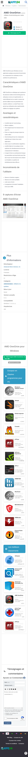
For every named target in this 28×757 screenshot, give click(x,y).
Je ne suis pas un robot (12, 718)
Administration (8, 284)
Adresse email (9, 685)
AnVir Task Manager (18, 609)
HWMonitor (18, 517)
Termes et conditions (11, 743)
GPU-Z (16, 465)
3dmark (17, 400)
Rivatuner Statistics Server (19, 387)
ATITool (17, 439)
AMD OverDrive (19, 595)
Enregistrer (7, 723)
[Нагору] (25, 753)
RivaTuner (17, 491)
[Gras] (5, 689)
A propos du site (18, 737)
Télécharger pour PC (15, 33)
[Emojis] (15, 689)
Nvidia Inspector (19, 413)
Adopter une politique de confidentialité (11, 714)
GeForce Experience (18, 453)
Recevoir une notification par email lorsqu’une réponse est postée (14, 710)
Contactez (21, 743)
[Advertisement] (14, 52)
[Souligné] (9, 689)
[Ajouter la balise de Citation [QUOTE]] (11, 689)
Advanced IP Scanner (18, 569)
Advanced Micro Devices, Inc (12, 267)
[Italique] (7, 689)
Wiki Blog (9, 737)
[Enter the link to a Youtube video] (13, 689)
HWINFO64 (18, 478)
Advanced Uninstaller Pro (19, 582)
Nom (7, 682)
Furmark (17, 426)
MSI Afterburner (19, 504)
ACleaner (17, 556)
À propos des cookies (15, 740)
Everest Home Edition (18, 531)
